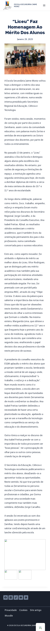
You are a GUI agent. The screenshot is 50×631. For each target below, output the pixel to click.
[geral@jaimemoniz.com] (21, 597)
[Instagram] (10, 597)
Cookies (23, 610)
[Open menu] (44, 5)
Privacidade (11, 610)
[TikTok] (16, 597)
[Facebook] (5, 597)
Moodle (9, 615)
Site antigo (35, 610)
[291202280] (26, 597)
